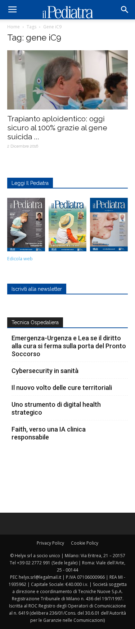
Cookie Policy (84, 543)
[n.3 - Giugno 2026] (26, 226)
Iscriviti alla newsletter (37, 289)
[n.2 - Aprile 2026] (67, 226)
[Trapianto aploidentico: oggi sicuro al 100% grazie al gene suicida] (67, 80)
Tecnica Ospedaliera (35, 322)
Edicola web (20, 259)
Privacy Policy (50, 543)
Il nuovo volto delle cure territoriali (62, 387)
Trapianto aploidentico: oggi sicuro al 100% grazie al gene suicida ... (57, 127)
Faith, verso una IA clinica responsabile (49, 433)
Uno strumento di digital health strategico (56, 408)
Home (13, 27)
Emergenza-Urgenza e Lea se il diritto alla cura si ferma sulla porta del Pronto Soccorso (69, 346)
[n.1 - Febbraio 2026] (109, 226)
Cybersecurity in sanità (45, 370)
